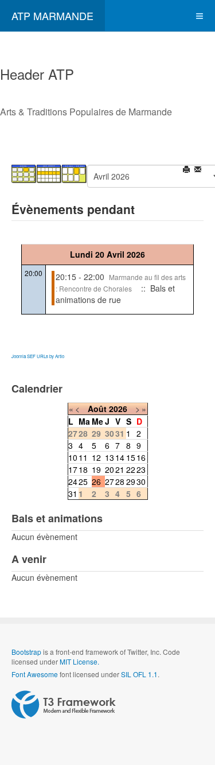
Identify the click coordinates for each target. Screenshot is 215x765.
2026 (118, 408)
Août (97, 408)
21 (119, 469)
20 (109, 469)
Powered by (63, 704)
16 (141, 457)
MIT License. (79, 661)
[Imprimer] (187, 170)
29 (130, 481)
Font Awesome (34, 674)
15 (130, 457)
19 (96, 469)
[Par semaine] (49, 172)
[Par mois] (24, 172)
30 (141, 481)
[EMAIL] (199, 170)
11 (83, 457)
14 (119, 457)
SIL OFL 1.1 (139, 674)
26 (96, 481)
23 (141, 469)
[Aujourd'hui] (74, 172)
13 (109, 457)
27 (109, 481)
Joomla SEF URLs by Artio (37, 356)
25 (83, 481)
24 (72, 481)
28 (119, 481)
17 (72, 469)
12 (96, 457)
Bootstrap (26, 652)
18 (83, 469)
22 (130, 469)
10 (72, 457)
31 (72, 493)
